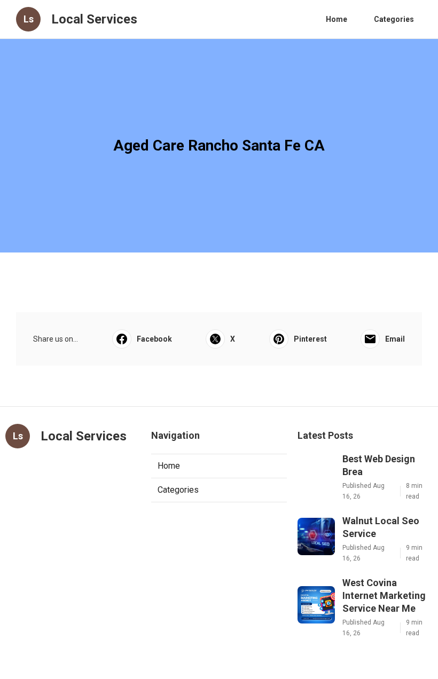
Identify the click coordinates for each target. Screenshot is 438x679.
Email (395, 339)
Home (336, 19)
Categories (394, 19)
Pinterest (310, 339)
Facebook (154, 339)
